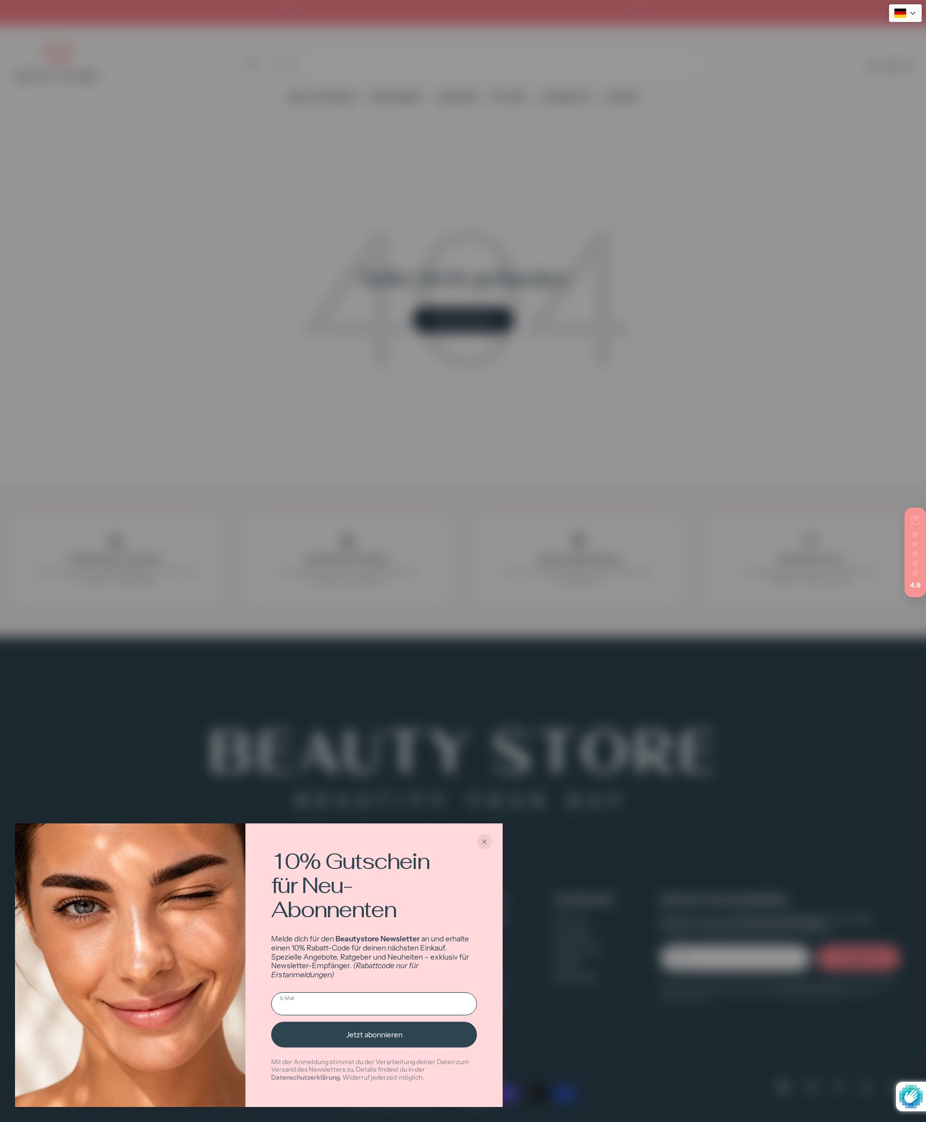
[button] (915, 553)
